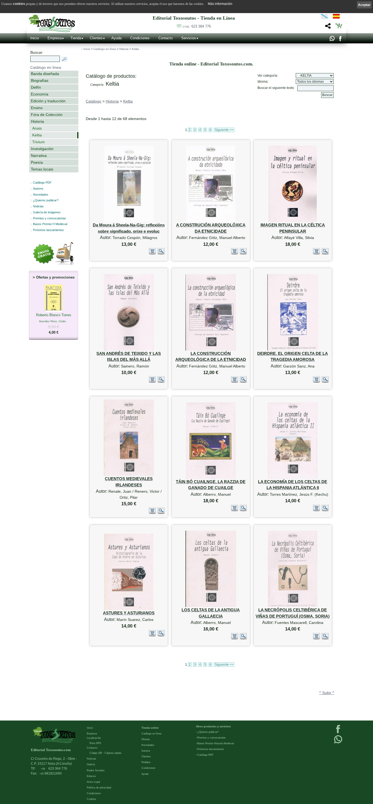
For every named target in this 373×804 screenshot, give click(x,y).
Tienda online (150, 728)
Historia (37, 121)
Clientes (96, 38)
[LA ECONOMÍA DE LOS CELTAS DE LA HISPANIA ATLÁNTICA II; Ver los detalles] (293, 478)
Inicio (34, 38)
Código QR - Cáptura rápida (105, 753)
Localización (94, 738)
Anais (37, 128)
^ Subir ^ (326, 693)
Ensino (37, 108)
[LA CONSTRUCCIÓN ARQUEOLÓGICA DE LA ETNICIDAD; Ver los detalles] (210, 349)
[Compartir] (327, 27)
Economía (39, 94)
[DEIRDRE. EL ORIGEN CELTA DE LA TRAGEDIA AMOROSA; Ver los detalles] (292, 349)
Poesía (37, 162)
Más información (220, 4)
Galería (91, 764)
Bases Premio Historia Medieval (215, 743)
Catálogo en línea (104, 48)
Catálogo (93, 101)
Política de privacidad (99, 787)
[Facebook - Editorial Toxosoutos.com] (340, 40)
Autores (38, 188)
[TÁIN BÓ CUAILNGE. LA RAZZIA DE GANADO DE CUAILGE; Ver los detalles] (211, 478)
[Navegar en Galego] (324, 17)
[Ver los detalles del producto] (161, 253)
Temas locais (42, 169)
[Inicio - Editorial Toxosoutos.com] (51, 23)
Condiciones (140, 38)
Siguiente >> (224, 130)
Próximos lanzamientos (48, 230)
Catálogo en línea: (46, 67)
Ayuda (116, 38)
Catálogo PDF (42, 182)
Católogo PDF (205, 755)
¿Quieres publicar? (45, 200)
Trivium (38, 142)
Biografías (39, 80)
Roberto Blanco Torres (53, 323)
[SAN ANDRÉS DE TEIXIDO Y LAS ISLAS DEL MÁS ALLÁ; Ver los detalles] (129, 349)
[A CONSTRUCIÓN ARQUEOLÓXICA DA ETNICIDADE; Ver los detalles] (210, 221)
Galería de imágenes (47, 212)
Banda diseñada (45, 73)
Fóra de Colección (47, 114)
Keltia (37, 135)
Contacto (165, 38)
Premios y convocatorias (49, 218)
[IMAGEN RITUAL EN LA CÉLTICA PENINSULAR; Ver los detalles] (292, 221)
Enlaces (91, 776)
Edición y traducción (48, 101)
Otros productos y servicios (213, 726)
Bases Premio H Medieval (50, 224)
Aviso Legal (93, 782)
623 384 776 (197, 26)
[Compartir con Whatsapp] (331, 40)
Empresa (55, 38)
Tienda (75, 38)
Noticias (38, 206)
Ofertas (145, 739)
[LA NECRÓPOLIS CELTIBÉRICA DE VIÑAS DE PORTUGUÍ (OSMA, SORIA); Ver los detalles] (292, 606)
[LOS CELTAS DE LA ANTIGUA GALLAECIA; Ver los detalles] (210, 606)
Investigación (42, 149)
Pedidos (145, 762)
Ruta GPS (95, 743)
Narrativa (39, 155)
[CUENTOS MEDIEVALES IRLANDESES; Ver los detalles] (129, 475)
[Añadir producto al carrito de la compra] (152, 253)
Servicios (188, 38)
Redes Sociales (96, 770)
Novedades (40, 194)
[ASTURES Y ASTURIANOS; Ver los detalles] (128, 609)
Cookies (91, 799)
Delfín (36, 87)
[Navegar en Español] (337, 17)
